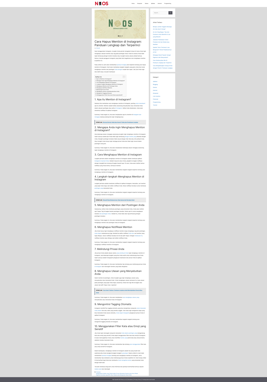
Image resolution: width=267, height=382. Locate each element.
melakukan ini (138, 235)
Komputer (139, 3)
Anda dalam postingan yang (129, 333)
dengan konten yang (130, 136)
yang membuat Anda (122, 253)
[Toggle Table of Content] (123, 77)
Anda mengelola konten (124, 360)
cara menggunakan (135, 344)
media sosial (98, 369)
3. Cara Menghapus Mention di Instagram (105, 82)
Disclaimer (130, 379)
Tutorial (155, 105)
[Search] (170, 13)
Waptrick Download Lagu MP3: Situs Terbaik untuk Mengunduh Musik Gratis (114, 375)
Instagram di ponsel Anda (102, 161)
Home (133, 3)
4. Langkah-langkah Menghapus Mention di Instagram (109, 84)
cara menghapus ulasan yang (131, 297)
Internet (160, 3)
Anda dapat (98, 233)
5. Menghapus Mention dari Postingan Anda (106, 86)
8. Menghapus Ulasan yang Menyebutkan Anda (107, 91)
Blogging (155, 84)
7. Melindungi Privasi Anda (102, 89)
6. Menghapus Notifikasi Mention (103, 87)
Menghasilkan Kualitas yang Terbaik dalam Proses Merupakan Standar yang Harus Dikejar (117, 373)
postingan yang (99, 188)
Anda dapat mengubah (122, 313)
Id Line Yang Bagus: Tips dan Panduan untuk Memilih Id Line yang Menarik (161, 34)
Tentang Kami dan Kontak (148, 379)
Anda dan (131, 233)
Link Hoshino (156, 96)
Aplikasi (153, 3)
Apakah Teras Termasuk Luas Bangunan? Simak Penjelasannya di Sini (162, 50)
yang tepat (125, 353)
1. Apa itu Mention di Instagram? (103, 79)
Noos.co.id (123, 379)
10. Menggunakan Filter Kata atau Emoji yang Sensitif (108, 95)
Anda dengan (118, 69)
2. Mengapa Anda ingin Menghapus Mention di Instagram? (110, 80)
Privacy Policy (137, 379)
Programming (167, 3)
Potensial (98, 372)
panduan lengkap (122, 64)
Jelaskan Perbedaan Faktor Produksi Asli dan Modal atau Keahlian (161, 42)
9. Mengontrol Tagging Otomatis (103, 93)
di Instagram (118, 108)
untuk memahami (140, 103)
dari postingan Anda (105, 213)
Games (146, 3)
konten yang (123, 337)
